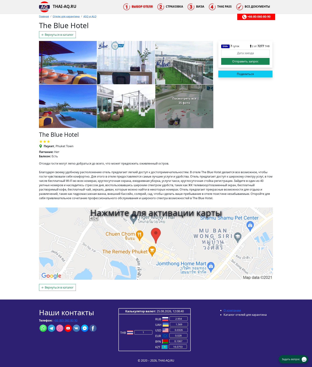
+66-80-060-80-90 (258, 17)
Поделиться (245, 74)
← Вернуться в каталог (57, 35)
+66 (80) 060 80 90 (65, 320)
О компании (232, 310)
